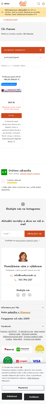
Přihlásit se (35, 234)
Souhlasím (34, 397)
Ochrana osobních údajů (33, 336)
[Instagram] (23, 294)
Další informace (33, 378)
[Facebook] (17, 294)
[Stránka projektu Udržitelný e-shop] (8, 361)
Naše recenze (39, 331)
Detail (11, 115)
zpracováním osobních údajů (27, 240)
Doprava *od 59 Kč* (8, 331)
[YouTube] (29, 294)
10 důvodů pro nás (25, 331)
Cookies (9, 339)
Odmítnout (12, 396)
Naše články (17, 339)
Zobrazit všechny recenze (30, 173)
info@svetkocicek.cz (25, 275)
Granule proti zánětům (32, 339)
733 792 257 (25, 279)
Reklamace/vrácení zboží (13, 336)
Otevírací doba (14, 334)
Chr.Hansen (28, 34)
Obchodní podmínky (29, 334)
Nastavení (23, 387)
